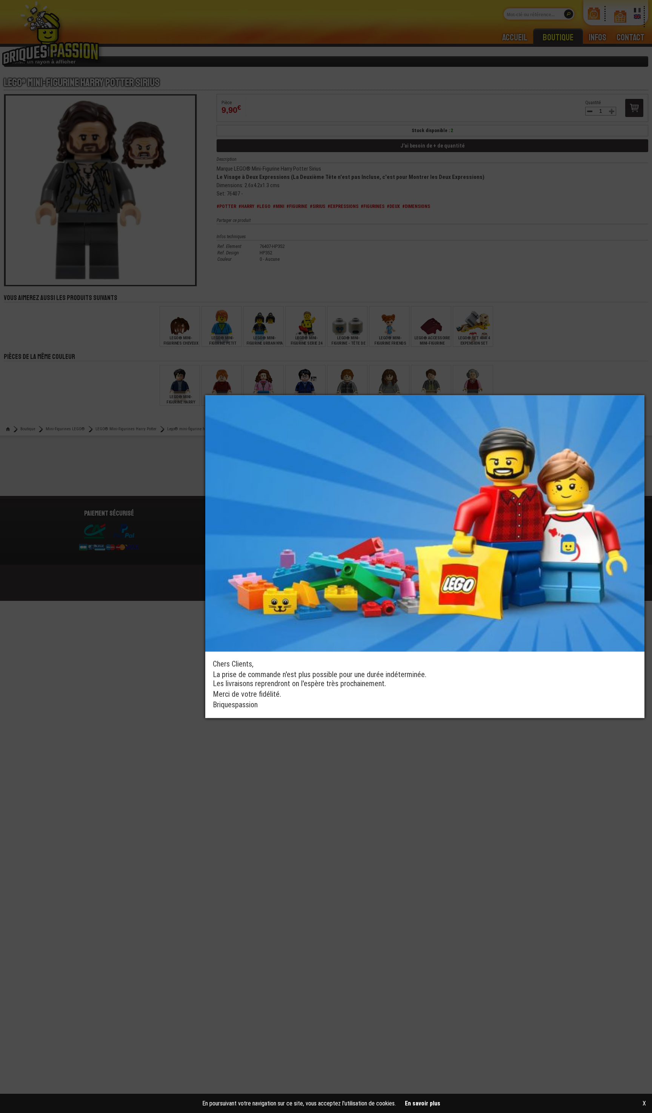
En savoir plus (422, 1103)
